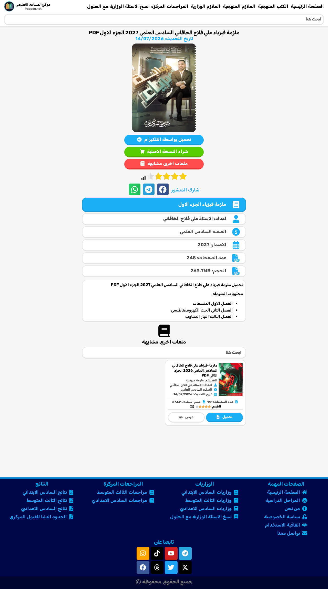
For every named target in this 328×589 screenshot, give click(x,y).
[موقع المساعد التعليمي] (9, 6)
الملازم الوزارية (205, 6)
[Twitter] (171, 567)
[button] (163, 189)
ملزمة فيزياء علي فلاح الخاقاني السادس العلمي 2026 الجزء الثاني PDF (194, 370)
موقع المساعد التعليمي (33, 4)
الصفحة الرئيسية (307, 6)
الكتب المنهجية (273, 6)
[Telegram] (185, 553)
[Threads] (157, 567)
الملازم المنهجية (239, 6)
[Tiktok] (157, 553)
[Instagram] (143, 553)
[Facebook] (143, 567)
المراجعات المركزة (169, 6)
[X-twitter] (185, 567)
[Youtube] (171, 553)
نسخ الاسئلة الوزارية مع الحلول (118, 6)
